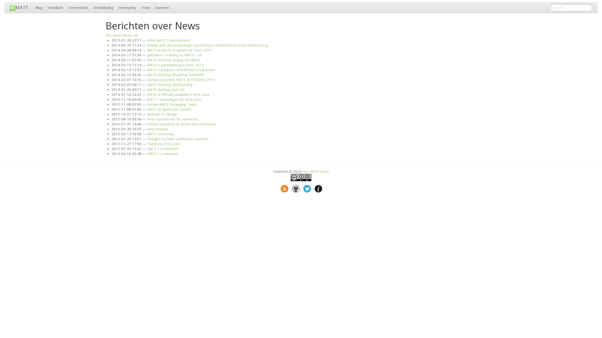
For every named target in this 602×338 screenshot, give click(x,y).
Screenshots (78, 7)
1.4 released (162, 148)
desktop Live (165, 89)
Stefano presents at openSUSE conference (181, 124)
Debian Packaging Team (171, 104)
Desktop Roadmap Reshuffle (175, 74)
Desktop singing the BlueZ (173, 60)
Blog (39, 7)
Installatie (55, 7)
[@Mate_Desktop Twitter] (306, 187)
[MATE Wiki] (318, 187)
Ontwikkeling (103, 7)
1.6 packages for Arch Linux (174, 99)
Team (145, 7)
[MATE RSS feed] (284, 187)
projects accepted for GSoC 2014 (179, 50)
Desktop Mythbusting (170, 84)
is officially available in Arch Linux (178, 94)
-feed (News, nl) (122, 35)
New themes (157, 129)
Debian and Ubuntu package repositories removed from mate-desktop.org (207, 45)
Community (127, 7)
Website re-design (162, 114)
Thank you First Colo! (163, 143)
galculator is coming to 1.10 (174, 55)
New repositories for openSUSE (173, 119)
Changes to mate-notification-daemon (178, 138)
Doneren (162, 7)
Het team (315, 171)
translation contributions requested (181, 69)
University (160, 133)
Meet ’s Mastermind (168, 40)
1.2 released (162, 153)
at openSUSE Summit (169, 109)
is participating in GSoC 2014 (175, 64)
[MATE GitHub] (295, 187)
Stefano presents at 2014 (181, 79)
